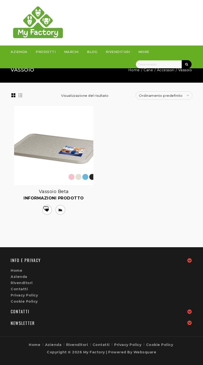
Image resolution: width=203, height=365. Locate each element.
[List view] (20, 95)
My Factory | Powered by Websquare (119, 352)
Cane (148, 70)
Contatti (19, 289)
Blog (92, 52)
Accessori (166, 70)
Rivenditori (118, 52)
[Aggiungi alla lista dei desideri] (47, 209)
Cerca (187, 64)
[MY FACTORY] (38, 22)
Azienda (19, 52)
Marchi (71, 52)
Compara (60, 210)
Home (134, 70)
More (143, 52)
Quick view (14, 189)
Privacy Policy (24, 295)
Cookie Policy (24, 301)
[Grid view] (13, 95)
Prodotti (46, 52)
